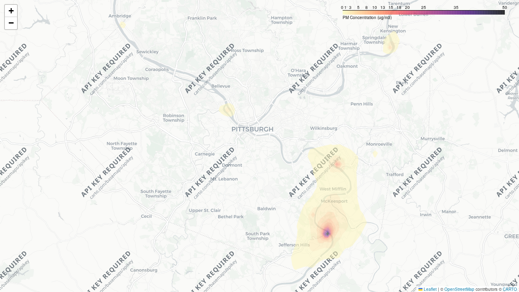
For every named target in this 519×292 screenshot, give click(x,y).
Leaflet (429, 289)
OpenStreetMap (459, 289)
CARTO (510, 289)
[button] (11, 11)
